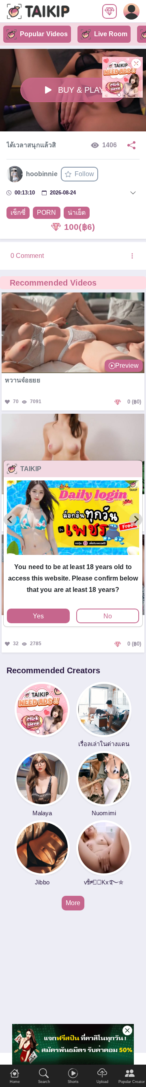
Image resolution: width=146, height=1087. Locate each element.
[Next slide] (135, 519)
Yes (38, 616)
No (107, 616)
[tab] (73, 559)
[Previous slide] (10, 519)
